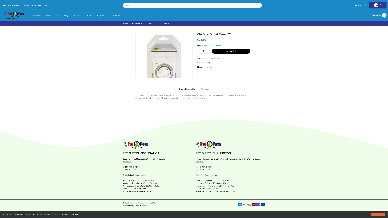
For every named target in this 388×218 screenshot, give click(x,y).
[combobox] (192, 5)
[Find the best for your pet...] (259, 5)
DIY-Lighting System (215, 58)
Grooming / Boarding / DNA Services (35, 5)
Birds (48, 16)
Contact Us (376, 15)
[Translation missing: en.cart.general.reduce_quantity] (199, 51)
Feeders (77, 16)
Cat (57, 16)
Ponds (88, 16)
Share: (199, 67)
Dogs (66, 16)
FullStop (152, 203)
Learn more (74, 214)
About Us (358, 5)
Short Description (187, 89)
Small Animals (115, 16)
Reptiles (100, 16)
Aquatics (36, 16)
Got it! (378, 214)
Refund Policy (6, 5)
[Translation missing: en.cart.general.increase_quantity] (207, 51)
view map (127, 161)
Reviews (205, 89)
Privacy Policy (16, 5)
